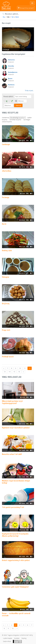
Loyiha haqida (7, 638)
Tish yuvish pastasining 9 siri (13, 507)
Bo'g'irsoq (5, 303)
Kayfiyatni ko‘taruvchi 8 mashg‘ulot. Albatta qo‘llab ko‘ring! (15, 535)
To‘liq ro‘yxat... (29, 90)
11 (25, 368)
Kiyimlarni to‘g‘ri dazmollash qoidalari (16, 428)
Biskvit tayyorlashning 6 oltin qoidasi (16, 560)
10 (20, 368)
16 (19, 372)
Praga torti (6, 330)
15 (14, 372)
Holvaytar (5, 277)
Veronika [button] (11, 66)
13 (5, 372)
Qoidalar (17, 638)
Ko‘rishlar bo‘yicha (15, 120)
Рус (4, 17)
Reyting (24, 638)
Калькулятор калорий (26, 8)
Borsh (4, 224)
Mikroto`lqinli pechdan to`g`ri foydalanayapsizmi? (12, 402)
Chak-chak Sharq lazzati (6, 5)
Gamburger (6, 144)
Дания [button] (10, 78)
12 (29, 368)
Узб (13, 17)
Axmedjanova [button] (12, 72)
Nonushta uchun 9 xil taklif (12, 454)
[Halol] (7, 101)
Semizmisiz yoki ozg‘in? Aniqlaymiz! (15, 587)
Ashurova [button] (11, 60)
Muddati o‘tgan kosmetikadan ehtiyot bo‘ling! (16, 482)
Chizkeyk (6, 49)
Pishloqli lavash (8, 356)
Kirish (17, 17)
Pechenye (5, 197)
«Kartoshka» (6, 171)
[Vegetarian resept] (12, 101)
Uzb (8, 17)
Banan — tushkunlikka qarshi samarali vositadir (16, 614)
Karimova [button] (11, 85)
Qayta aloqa (7, 641)
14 (9, 372)
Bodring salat (7, 250)
